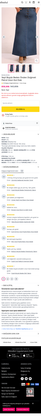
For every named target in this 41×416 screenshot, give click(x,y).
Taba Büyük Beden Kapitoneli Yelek (22, 222)
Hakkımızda (6, 368)
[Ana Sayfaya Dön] (4, 2)
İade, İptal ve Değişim (9, 397)
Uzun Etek (34, 342)
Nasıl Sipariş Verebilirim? (10, 391)
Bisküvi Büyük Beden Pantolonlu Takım (24, 251)
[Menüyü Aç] (38, 2)
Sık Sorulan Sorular (8, 388)
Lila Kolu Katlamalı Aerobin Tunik (22, 180)
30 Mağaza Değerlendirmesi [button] (10, 83)
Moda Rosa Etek (21, 342)
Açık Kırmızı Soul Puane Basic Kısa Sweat (24, 232)
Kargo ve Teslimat (8, 394)
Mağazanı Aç (25, 371)
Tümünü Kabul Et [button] (22, 409)
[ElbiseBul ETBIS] (30, 392)
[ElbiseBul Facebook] (22, 378)
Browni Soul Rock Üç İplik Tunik (21, 210)
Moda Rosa (6, 75)
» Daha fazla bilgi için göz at (17, 329)
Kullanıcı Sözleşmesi (9, 374)
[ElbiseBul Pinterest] (26, 378)
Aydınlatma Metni (8, 377)
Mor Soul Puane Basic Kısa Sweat (22, 241)
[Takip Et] (37, 123)
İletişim (4, 371)
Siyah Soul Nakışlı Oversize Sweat (22, 261)
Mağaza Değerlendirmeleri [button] (12, 171)
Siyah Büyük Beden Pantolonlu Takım (23, 190)
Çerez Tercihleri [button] (9, 409)
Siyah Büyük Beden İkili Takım (21, 273)
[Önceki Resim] (3, 36)
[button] (20, 134)
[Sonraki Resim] (37, 36)
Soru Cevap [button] (23, 83)
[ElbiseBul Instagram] (30, 378)
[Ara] (22, 2)
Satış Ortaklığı (26, 368)
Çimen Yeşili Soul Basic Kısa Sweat (22, 200)
